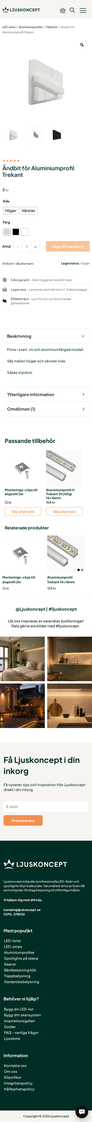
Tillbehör (52, 27)
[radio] (10, 210)
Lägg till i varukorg (68, 246)
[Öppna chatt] (81, 1112)
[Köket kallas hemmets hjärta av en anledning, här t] (69, 706)
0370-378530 (14, 914)
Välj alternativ (23, 511)
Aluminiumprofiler (31, 27)
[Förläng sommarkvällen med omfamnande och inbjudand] (22, 706)
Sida (6, 201)
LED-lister (9, 27)
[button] (83, 10)
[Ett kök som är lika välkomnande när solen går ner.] (69, 659)
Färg (6, 222)
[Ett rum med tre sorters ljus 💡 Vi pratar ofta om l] (22, 659)
